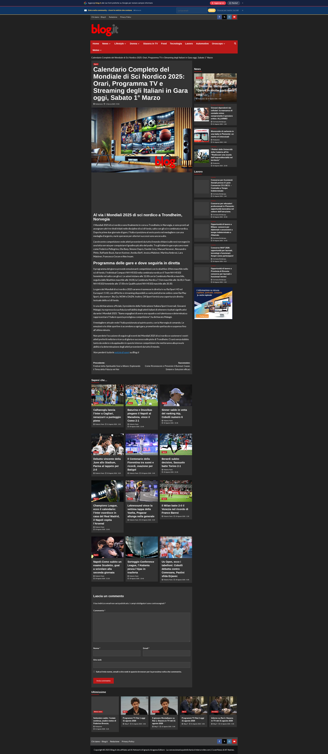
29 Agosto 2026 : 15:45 (102, 529)
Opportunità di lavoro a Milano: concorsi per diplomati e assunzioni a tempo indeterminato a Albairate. (222, 229)
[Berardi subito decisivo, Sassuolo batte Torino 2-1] (176, 444)
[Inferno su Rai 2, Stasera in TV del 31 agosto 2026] (223, 705)
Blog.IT (127, 724)
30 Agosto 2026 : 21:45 (137, 426)
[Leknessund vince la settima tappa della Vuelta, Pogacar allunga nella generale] (142, 491)
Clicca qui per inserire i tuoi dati (228, 10)
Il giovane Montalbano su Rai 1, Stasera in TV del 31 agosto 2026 (163, 721)
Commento (99, 610)
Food (164, 43)
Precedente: (116, 366)
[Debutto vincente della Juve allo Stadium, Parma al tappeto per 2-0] (107, 444)
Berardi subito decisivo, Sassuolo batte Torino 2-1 (173, 462)
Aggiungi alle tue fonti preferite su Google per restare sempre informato (120, 3)
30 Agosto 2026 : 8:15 (220, 261)
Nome (96, 648)
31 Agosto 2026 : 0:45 (220, 142)
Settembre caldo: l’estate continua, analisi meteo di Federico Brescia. (104, 721)
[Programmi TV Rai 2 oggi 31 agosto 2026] (193, 705)
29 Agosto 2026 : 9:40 (148, 520)
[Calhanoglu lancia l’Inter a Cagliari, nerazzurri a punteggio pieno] (107, 395)
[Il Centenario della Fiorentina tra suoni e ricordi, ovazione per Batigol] (142, 444)
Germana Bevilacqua (219, 121)
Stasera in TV (150, 43)
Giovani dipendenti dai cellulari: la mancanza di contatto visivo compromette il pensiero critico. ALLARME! (222, 113)
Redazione (113, 17)
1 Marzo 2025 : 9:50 (112, 104)
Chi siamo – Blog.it (98, 17)
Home (96, 43)
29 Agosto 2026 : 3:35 (182, 516)
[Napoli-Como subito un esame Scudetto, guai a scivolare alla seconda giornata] (107, 547)
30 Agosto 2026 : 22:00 (220, 165)
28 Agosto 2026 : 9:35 (182, 579)
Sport (96, 64)
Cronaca (199, 78)
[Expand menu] (109, 44)
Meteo (96, 50)
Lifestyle (119, 43)
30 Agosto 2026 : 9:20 (114, 473)
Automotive (202, 43)
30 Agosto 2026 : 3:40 (148, 473)
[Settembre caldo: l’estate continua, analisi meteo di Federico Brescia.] (105, 705)
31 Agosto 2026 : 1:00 (220, 124)
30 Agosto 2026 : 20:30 (220, 217)
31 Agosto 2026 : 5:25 (102, 729)
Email (146, 648)
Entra (212, 10)
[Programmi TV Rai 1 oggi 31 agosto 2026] (134, 705)
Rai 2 (184, 711)
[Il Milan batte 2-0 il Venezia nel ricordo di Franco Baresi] (176, 491)
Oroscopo (217, 43)
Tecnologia (176, 43)
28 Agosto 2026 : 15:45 (137, 578)
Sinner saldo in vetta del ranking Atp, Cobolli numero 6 (174, 413)
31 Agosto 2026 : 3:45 (114, 424)
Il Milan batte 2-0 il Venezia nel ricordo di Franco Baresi (175, 509)
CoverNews (217, 749)
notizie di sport (121, 352)
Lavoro (189, 43)
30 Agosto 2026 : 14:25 (220, 240)
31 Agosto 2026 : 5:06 (139, 724)
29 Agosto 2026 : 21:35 (171, 472)
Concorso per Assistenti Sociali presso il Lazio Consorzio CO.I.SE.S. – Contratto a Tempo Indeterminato (222, 185)
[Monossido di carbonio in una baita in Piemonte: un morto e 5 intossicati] (201, 135)
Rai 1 (125, 711)
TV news (156, 711)
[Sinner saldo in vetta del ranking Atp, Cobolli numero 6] (176, 395)
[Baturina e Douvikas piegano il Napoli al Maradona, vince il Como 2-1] (142, 395)
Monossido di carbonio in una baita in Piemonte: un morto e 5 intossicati (222, 134)
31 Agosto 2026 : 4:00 (214, 99)
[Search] (235, 43)
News (105, 43)
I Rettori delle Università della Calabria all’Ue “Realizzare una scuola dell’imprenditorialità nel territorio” (222, 154)
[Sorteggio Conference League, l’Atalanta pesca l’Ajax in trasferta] (142, 547)
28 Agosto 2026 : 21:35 (102, 578)
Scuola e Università (217, 105)
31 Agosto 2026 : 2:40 (220, 196)
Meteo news (98, 711)
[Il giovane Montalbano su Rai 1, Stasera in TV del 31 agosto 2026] (164, 705)
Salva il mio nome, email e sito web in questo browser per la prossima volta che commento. (139, 671)
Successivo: (167, 366)
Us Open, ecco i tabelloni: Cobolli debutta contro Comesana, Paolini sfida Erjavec (173, 569)
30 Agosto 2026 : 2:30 (220, 282)
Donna (133, 43)
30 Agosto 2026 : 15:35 (171, 423)
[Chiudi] (242, 3)
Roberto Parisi (99, 424)
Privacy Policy (125, 17)
